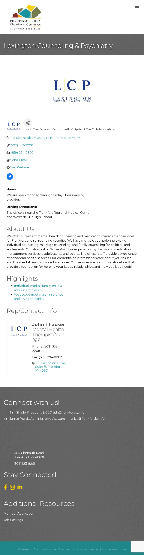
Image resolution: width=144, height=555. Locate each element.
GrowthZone (118, 549)
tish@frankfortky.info (68, 412)
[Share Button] (27, 122)
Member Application (19, 513)
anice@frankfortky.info (87, 418)
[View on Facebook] (10, 179)
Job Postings (13, 520)
